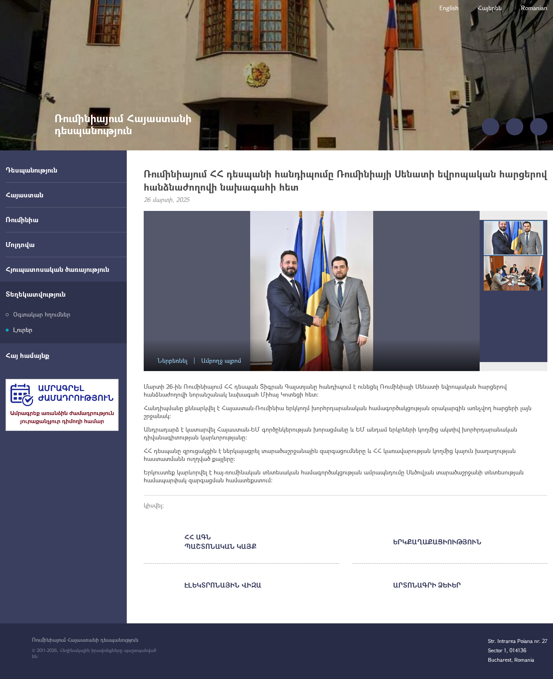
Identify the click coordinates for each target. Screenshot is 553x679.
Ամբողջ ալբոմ (221, 361)
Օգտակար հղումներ (41, 314)
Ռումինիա (22, 219)
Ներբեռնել (172, 361)
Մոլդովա (20, 244)
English (449, 8)
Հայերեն (490, 8)
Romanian (534, 8)
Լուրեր (22, 329)
